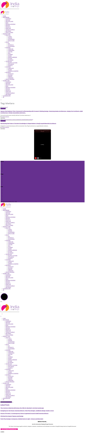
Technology (8, 61)
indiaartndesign (5, 116)
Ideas (6, 22)
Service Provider (9, 79)
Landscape (11, 68)
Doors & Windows (12, 57)
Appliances (11, 64)
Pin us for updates (8, 167)
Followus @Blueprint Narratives (11, 171)
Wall (9, 53)
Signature (8, 28)
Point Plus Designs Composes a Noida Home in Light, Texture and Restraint (21, 419)
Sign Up (4, 184)
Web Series (8, 31)
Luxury (10, 36)
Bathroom (10, 60)
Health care (11, 40)
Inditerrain (5, 178)
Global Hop (3, 120)
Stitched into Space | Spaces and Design (11, 416)
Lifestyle (7, 35)
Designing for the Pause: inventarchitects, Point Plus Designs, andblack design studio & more (27, 410)
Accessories (11, 39)
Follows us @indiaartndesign (10, 168)
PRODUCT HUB (6, 34)
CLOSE (2, 431)
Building (10, 75)
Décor (7, 42)
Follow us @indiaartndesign (10, 165)
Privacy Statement (7, 190)
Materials (8, 72)
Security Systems (12, 62)
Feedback (5, 182)
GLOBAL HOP (6, 80)
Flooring (10, 54)
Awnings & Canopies (13, 71)
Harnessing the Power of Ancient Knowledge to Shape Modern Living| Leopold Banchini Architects (28, 123)
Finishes (10, 76)
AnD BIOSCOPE (6, 96)
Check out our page (8, 164)
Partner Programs (7, 199)
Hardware (10, 78)
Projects (8, 27)
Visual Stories (9, 32)
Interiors (7, 47)
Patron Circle (6, 198)
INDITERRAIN (6, 17)
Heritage (7, 20)
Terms (4, 189)
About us (5, 195)
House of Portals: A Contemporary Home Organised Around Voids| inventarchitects (24, 413)
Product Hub (6, 179)
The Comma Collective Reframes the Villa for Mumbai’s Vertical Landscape (22, 408)
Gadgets (10, 65)
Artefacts (11, 44)
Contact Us (5, 193)
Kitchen (10, 58)
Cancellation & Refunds (8, 192)
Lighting (10, 51)
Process (7, 25)
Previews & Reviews (10, 24)
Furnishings (11, 50)
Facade (10, 69)
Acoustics (11, 73)
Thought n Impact (10, 29)
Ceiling (10, 55)
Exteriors (8, 67)
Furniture (10, 49)
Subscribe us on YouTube (9, 170)
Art (9, 43)
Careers (5, 196)
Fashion (10, 38)
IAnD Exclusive (9, 21)
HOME (4, 16)
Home (4, 176)
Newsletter (3, 108)
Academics (8, 18)
